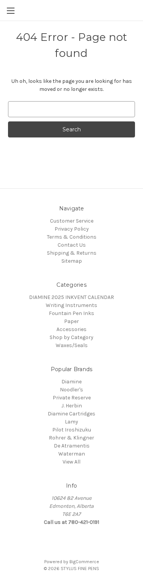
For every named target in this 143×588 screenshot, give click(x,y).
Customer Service (71, 221)
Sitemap (71, 261)
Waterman (71, 454)
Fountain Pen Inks (71, 313)
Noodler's (71, 389)
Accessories (71, 329)
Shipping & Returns (71, 253)
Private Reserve (72, 397)
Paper (71, 321)
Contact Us (72, 245)
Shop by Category (71, 337)
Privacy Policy (72, 229)
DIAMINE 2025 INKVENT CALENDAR (71, 297)
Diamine (71, 381)
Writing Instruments (71, 305)
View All (71, 462)
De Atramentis (72, 446)
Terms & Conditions (71, 237)
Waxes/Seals (72, 345)
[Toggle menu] (10, 10)
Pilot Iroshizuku (71, 429)
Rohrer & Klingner (71, 438)
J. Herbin (71, 405)
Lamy (71, 421)
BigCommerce (84, 561)
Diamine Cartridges (71, 413)
